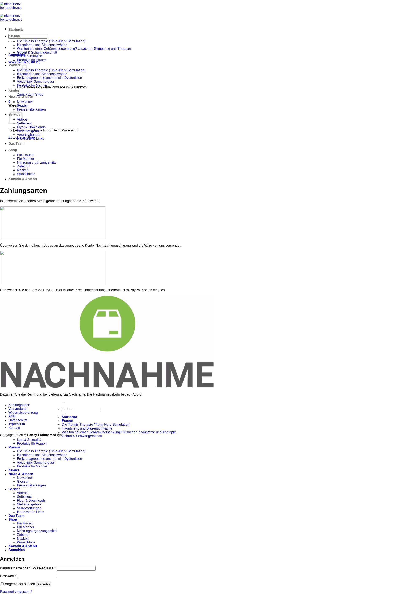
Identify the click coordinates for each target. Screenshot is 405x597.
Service (14, 489)
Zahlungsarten (19, 405)
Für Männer (25, 159)
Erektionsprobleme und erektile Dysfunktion (49, 78)
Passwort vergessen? (16, 591)
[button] (16, 55)
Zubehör (23, 166)
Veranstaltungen (29, 134)
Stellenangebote (29, 131)
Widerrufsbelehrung (23, 412)
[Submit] (10, 41)
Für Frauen (25, 155)
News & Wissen (20, 97)
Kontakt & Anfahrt (22, 179)
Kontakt (14, 428)
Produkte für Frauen (32, 60)
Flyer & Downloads (31, 127)
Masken (23, 170)
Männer (14, 65)
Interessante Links (30, 138)
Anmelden (44, 584)
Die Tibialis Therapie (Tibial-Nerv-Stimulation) (51, 41)
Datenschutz (17, 420)
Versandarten (18, 409)
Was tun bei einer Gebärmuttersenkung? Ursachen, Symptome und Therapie (74, 48)
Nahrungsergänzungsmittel (37, 162)
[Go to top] (63, 402)
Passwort (8, 576)
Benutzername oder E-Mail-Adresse (28, 568)
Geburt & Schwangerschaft (37, 52)
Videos (22, 493)
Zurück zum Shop (30, 94)
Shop (12, 150)
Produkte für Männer (32, 85)
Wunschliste (26, 174)
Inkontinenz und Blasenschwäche (42, 45)
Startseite (16, 29)
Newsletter (25, 102)
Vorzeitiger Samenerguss (36, 81)
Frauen (14, 36)
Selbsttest (24, 123)
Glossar (22, 105)
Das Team (16, 143)
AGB (12, 416)
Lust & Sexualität (29, 56)
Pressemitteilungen (31, 109)
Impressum (16, 424)
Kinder (13, 90)
